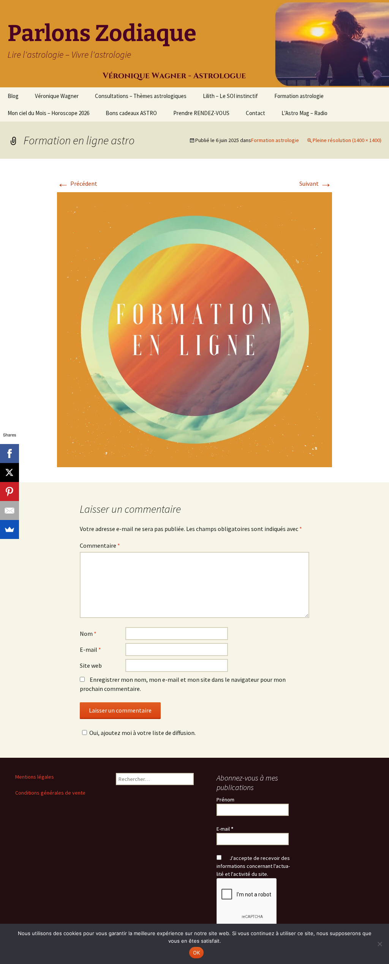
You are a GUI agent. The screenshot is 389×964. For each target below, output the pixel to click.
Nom (88, 633)
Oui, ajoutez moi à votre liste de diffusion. (142, 732)
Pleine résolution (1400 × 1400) (347, 140)
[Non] (379, 944)
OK (196, 953)
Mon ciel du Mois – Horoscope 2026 (48, 113)
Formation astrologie (299, 96)
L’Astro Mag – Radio (304, 113)
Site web (91, 665)
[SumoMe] (9, 529)
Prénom (225, 799)
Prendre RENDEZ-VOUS (201, 113)
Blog (13, 96)
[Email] (9, 510)
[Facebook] (9, 453)
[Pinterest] (9, 491)
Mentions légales (34, 776)
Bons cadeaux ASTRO (131, 113)
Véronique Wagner (57, 96)
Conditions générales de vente (50, 792)
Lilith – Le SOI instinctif (230, 96)
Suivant (315, 183)
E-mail (90, 649)
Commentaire (100, 545)
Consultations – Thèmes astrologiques (141, 96)
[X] (9, 472)
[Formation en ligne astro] (194, 329)
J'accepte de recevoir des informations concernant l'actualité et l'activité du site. (253, 866)
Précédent (77, 183)
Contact (255, 113)
